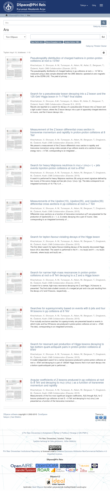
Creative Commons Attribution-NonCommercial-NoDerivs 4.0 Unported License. (77, 452)
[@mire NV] (101, 418)
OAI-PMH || (83, 432)
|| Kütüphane (46, 432)
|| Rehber (56, 432)
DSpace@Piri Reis (16, 15)
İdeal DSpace (37, 487)
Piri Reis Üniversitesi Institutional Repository (21, 451)
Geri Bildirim (16, 417)
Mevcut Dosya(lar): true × (54, 42)
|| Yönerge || (73, 432)
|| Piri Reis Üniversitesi (31, 432)
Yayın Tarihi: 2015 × (37, 42)
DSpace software (10, 414)
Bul (103, 36)
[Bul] (104, 22)
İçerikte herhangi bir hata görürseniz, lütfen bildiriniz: (55, 441)
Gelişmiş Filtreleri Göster (96, 46)
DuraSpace (42, 414)
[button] (84, 5)
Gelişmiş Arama (100, 26)
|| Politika (64, 432)
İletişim (6, 417)
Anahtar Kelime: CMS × (72, 42)
